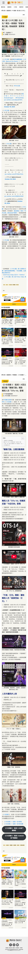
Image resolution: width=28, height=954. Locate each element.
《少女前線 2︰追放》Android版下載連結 (14, 837)
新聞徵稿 (17, 947)
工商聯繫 (21, 947)
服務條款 (7, 947)
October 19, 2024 (9, 107)
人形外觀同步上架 (7, 445)
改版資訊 (14, 845)
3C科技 (15, 7)
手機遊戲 (14, 374)
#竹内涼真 (17, 85)
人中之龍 (6, 59)
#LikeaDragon (8, 98)
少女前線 (8, 402)
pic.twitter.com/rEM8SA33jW (14, 196)
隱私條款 (10, 947)
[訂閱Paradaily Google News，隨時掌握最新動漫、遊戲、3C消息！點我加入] (14, 301)
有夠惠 (6, 34)
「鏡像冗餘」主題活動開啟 (8, 440)
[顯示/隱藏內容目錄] (22, 438)
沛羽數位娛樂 (7, 400)
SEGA (7, 284)
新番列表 (21, 7)
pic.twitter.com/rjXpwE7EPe (13, 100)
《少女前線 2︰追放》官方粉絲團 (13, 824)
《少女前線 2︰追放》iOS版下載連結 (14, 829)
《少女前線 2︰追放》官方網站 (13, 821)
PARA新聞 (7, 395)
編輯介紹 (14, 947)
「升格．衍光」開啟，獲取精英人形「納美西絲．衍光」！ (14, 443)
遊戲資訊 (9, 7)
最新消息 (3, 7)
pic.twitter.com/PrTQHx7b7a (14, 174)
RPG (4, 284)
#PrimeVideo (20, 98)
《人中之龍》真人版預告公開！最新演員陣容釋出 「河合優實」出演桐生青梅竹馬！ (14, 270)
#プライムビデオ (17, 96)
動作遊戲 (14, 284)
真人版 (17, 284)
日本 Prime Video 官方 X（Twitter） (14, 275)
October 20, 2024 (10, 179)
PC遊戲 (14, 10)
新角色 (18, 845)
